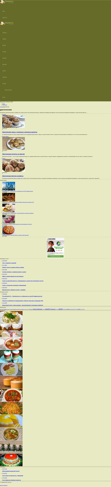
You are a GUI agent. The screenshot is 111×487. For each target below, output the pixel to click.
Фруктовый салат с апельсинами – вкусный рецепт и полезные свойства (17, 213)
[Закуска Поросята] (11, 452)
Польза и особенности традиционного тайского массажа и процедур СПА (18, 202)
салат (60, 309)
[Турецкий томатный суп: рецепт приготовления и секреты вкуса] (11, 349)
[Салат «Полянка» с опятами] (11, 414)
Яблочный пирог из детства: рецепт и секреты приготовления (15, 235)
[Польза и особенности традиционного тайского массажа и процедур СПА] (8, 201)
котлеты (14, 309)
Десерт (4, 70)
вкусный (1, 309)
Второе (4, 45)
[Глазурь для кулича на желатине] (11, 336)
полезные (31, 309)
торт (81, 309)
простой (43, 309)
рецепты (53, 309)
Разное (4, 83)
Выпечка (4, 64)
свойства (64, 309)
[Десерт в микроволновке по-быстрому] (11, 388)
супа (76, 309)
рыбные (57, 309)
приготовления (37, 309)
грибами (5, 309)
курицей (17, 309)
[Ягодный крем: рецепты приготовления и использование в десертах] (8, 223)
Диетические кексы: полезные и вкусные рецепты (19, 132)
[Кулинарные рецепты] (6, 3)
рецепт (47, 309)
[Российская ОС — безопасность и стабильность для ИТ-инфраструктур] (8, 190)
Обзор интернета (8, 89)
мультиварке (22, 309)
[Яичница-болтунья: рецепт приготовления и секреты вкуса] (11, 375)
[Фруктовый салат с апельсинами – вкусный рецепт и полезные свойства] (8, 212)
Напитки (4, 77)
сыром (78, 309)
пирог (28, 309)
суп (74, 309)
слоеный (72, 309)
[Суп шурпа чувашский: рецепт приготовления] (11, 401)
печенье (25, 309)
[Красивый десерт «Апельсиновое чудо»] (11, 427)
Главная (2, 106)
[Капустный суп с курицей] (11, 440)
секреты (68, 309)
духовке (10, 309)
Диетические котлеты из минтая (13, 154)
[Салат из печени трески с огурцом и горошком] (11, 323)
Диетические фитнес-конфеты (12, 176)
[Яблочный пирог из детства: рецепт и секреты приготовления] (8, 234)
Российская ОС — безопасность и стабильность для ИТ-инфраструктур (17, 191)
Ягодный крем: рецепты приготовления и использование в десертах (17, 224)
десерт (8, 309)
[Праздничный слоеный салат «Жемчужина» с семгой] (11, 465)
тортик (83, 309)
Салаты (4, 51)
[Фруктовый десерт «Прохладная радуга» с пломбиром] (11, 362)
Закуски (4, 58)
